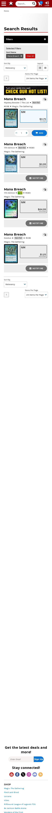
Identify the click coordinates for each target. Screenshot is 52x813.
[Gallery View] (45, 68)
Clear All (30, 56)
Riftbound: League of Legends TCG (19, 804)
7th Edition (9, 147)
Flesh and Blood (11, 792)
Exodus (7, 238)
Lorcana (7, 796)
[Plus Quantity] (27, 133)
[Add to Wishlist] (45, 99)
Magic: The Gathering (14, 788)
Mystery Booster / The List (16, 102)
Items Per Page (31, 74)
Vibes (6, 800)
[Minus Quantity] (16, 133)
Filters (9, 39)
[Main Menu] (3, 3)
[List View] (40, 68)
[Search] (33, 4)
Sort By (7, 63)
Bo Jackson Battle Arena (15, 808)
